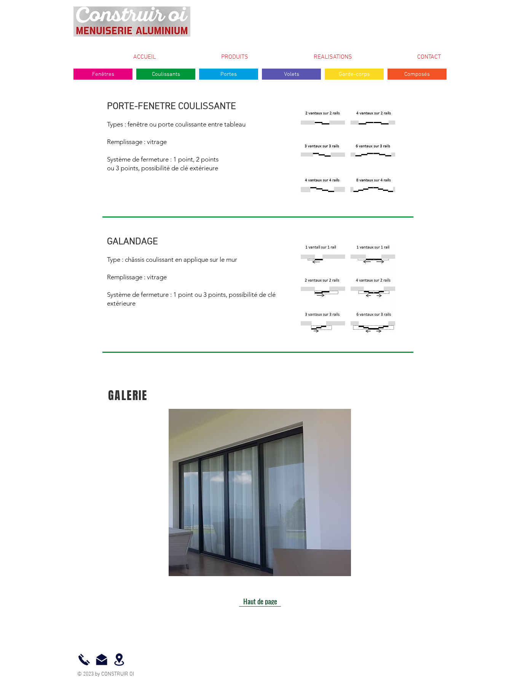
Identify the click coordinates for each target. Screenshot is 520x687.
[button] (260, 492)
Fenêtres (103, 74)
